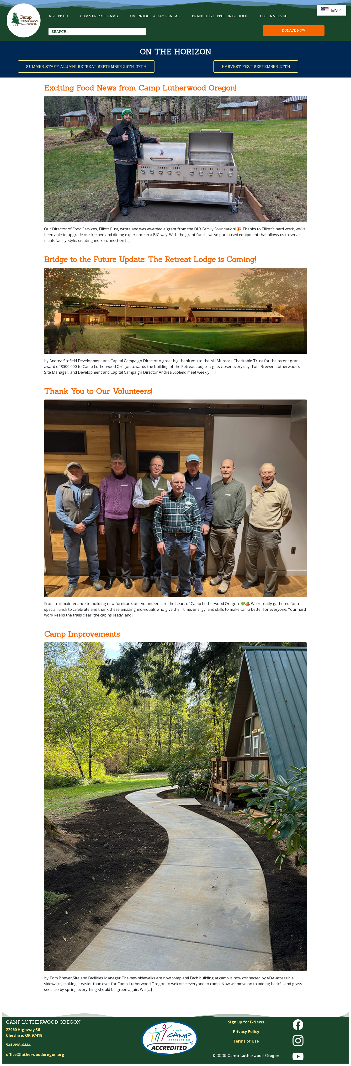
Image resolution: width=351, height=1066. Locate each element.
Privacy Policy (246, 1031)
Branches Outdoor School (220, 16)
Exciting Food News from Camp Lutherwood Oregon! (140, 88)
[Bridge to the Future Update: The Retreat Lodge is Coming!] (175, 310)
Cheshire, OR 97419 (24, 1035)
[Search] (141, 31)
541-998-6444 (18, 1045)
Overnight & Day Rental (155, 16)
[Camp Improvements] (175, 806)
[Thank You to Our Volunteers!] (175, 497)
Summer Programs (99, 16)
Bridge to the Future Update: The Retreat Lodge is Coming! (150, 259)
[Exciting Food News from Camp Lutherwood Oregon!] (175, 158)
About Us (58, 16)
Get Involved (273, 16)
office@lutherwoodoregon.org (35, 1054)
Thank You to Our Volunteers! (98, 391)
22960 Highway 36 (23, 1029)
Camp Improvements (82, 634)
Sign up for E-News (246, 1022)
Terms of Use (246, 1041)
